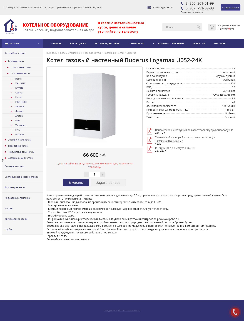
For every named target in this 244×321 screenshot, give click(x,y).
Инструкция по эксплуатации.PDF (175, 148)
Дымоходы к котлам (16, 218)
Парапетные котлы (18, 145)
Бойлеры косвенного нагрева (22, 176)
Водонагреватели (15, 187)
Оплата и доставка (107, 43)
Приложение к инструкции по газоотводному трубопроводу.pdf (194, 130)
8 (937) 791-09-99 (200, 8)
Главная (56, 43)
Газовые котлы (16, 61)
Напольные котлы (21, 67)
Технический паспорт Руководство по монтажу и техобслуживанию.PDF (185, 139)
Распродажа (78, 43)
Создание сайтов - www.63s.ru (122, 310)
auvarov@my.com (163, 7)
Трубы (8, 229)
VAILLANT (20, 83)
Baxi (17, 120)
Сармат (19, 92)
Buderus (19, 134)
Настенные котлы (21, 73)
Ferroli (18, 97)
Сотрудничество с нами (168, 43)
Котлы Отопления (15, 53)
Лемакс (19, 111)
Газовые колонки (14, 166)
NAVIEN (19, 88)
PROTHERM (21, 101)
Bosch (18, 78)
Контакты (220, 43)
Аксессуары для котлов (20, 157)
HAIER (18, 129)
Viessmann (20, 125)
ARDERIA (19, 106)
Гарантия (199, 43)
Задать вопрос (108, 182)
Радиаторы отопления (18, 197)
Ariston (19, 115)
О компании (136, 43)
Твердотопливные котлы (21, 151)
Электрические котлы (19, 139)
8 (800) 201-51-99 (200, 3)
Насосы (9, 208)
